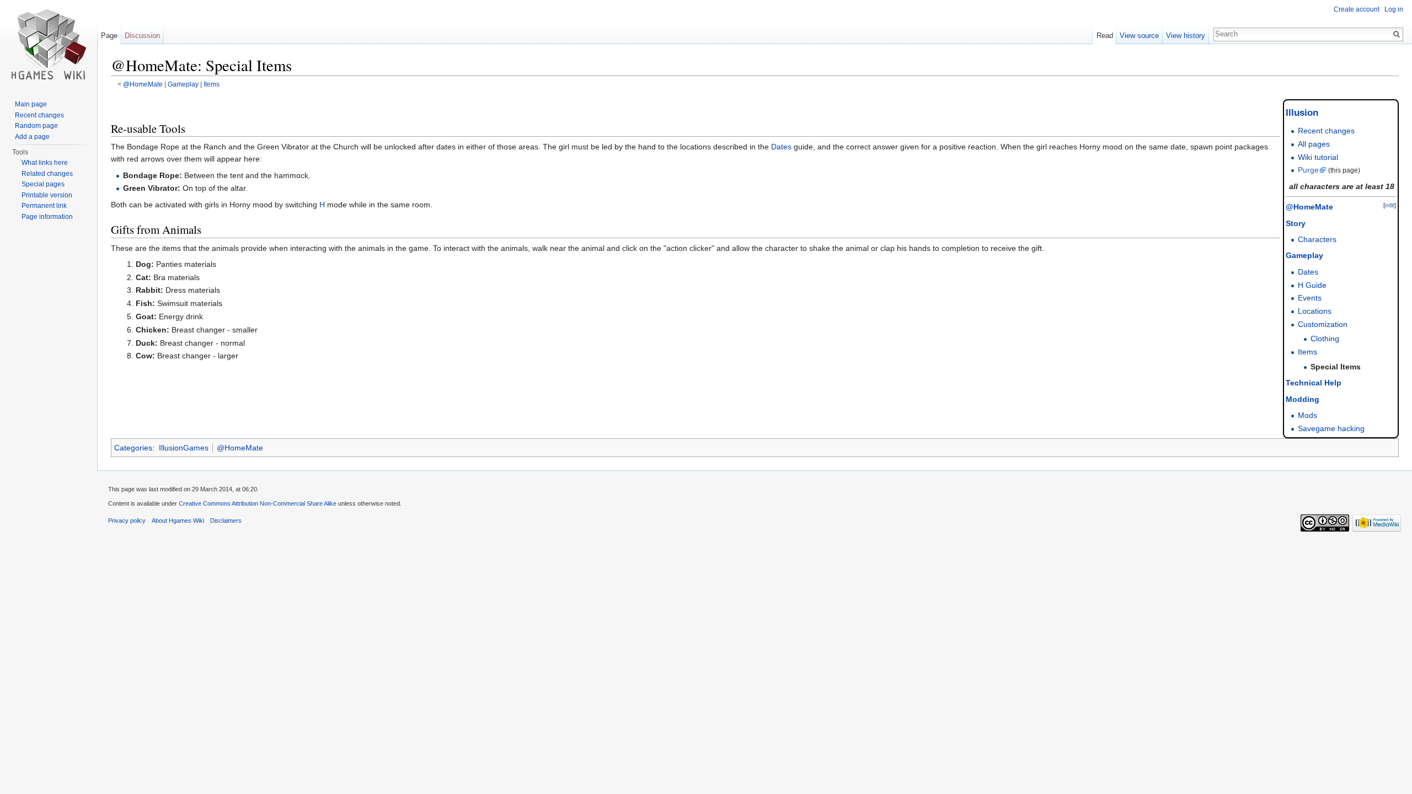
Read (1105, 35)
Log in (1393, 9)
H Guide (1312, 285)
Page (109, 35)
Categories (133, 447)
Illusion (1302, 113)
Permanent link (44, 206)
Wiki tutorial (1318, 157)
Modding (1302, 399)
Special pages (43, 184)
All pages (1314, 144)
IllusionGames (183, 447)
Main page (31, 104)
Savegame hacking (1331, 428)
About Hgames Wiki (178, 520)
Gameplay (183, 84)
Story (1296, 223)
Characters (1317, 239)
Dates (1308, 271)
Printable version (47, 195)
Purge (1308, 169)
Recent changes (1326, 130)
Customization (1322, 324)
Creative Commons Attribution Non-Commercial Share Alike (257, 503)
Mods (1307, 415)
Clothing (1325, 338)
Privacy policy (127, 520)
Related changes (47, 174)
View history (1185, 35)
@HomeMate (143, 84)
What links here (45, 163)
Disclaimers (226, 520)
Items (212, 84)
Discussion (142, 35)
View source (1139, 35)
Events (1310, 297)
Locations (1314, 311)
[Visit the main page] (48, 44)
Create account (1356, 9)
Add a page (32, 137)
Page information (47, 217)
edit (1389, 205)
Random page (36, 126)
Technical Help (1313, 382)
